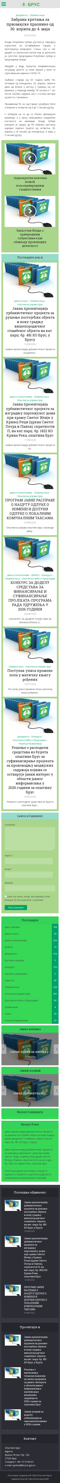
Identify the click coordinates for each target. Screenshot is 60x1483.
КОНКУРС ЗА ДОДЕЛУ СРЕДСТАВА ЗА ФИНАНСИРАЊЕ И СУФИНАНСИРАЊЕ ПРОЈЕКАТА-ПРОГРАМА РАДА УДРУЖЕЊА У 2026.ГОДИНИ (30, 595)
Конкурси (47, 575)
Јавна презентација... (30, 1093)
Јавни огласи (21, 300)
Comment (10, 824)
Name (9, 855)
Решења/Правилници (30, 743)
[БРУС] (30, 4)
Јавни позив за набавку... (30, 1052)
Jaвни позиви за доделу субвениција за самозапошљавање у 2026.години (35, 1418)
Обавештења (37, 15)
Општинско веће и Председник (38, 578)
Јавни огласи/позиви (21, 396)
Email (8, 869)
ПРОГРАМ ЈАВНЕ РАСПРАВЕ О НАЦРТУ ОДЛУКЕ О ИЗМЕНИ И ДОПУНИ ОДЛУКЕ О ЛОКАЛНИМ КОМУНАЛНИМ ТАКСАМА (30, 509)
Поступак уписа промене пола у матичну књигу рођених (30, 675)
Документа (22, 15)
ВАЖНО (35, 575)
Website (9, 882)
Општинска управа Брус (30, 304)
